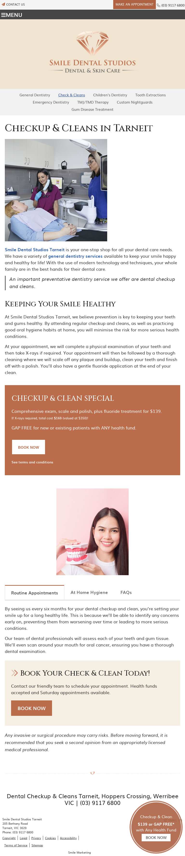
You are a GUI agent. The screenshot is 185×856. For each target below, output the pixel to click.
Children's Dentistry (110, 95)
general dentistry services (75, 256)
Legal (23, 838)
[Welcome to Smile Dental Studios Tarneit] (92, 85)
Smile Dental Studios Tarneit (35, 249)
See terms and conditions (32, 462)
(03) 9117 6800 (173, 5)
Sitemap (37, 845)
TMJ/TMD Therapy (93, 102)
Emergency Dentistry (51, 102)
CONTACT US (15, 4)
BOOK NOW (32, 708)
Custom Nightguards (134, 102)
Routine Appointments (34, 592)
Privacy (36, 838)
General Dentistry (35, 95)
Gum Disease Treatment (92, 109)
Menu (14, 14)
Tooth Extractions (150, 95)
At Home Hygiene (89, 592)
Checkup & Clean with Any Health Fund (156, 827)
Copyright (9, 838)
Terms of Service (15, 845)
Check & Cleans (71, 95)
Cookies (50, 838)
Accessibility (68, 838)
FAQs (126, 592)
